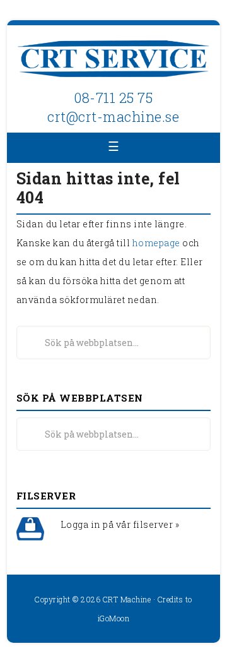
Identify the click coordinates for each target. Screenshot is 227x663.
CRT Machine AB (113, 60)
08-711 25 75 (113, 97)
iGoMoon (114, 618)
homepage (156, 243)
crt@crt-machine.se (113, 116)
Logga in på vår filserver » (120, 524)
